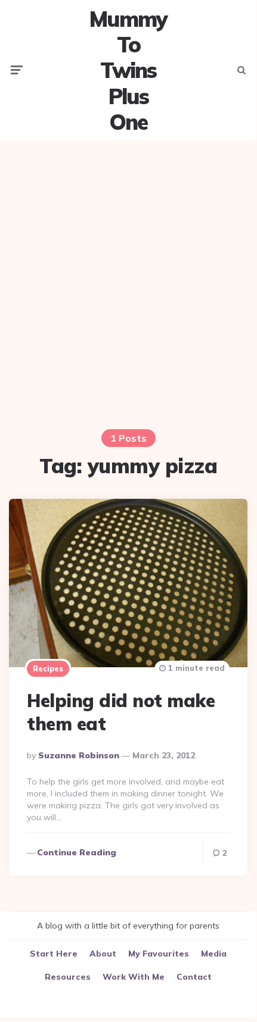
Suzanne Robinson (78, 755)
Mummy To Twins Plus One (128, 70)
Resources (68, 976)
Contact (194, 976)
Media (214, 953)
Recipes (48, 668)
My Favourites (158, 953)
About (102, 953)
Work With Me (134, 976)
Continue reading (76, 852)
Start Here (54, 953)
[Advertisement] (128, 277)
